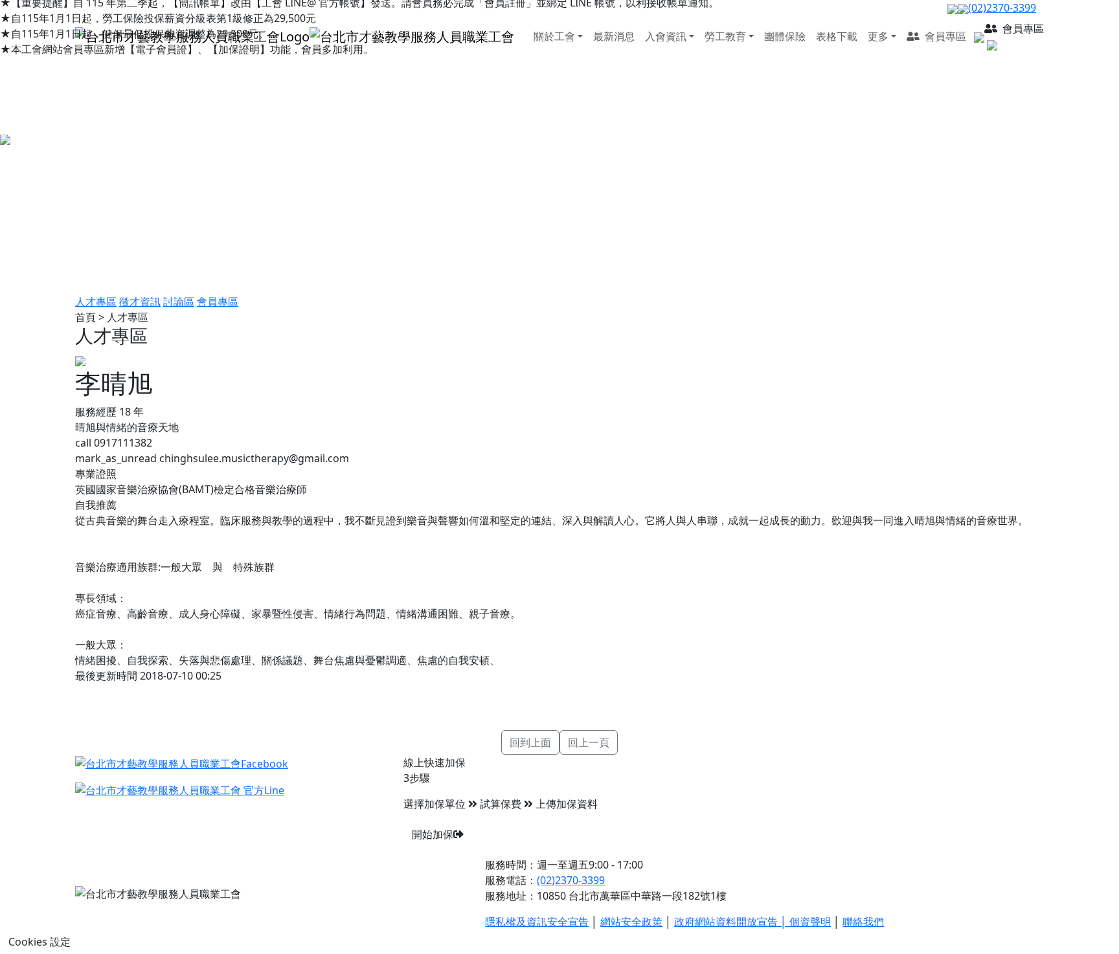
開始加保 (432, 834)
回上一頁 (588, 742)
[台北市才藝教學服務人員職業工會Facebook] (181, 762)
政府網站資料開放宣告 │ (731, 922)
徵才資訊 (140, 301)
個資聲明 (810, 922)
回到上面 (530, 742)
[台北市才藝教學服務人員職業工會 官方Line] (179, 789)
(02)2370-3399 (571, 880)
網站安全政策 (631, 922)
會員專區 (217, 301)
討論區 (178, 301)
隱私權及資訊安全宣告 (537, 922)
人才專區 (96, 301)
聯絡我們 (863, 922)
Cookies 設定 (39, 942)
